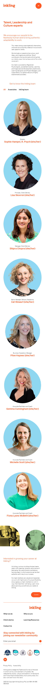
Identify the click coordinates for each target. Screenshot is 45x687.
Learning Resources (31, 620)
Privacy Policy (7, 666)
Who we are (28, 614)
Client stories (8, 620)
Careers (36, 595)
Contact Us (7, 626)
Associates (12, 89)
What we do (7, 614)
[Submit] (40, 641)
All (4, 89)
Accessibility (17, 666)
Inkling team (24, 89)
